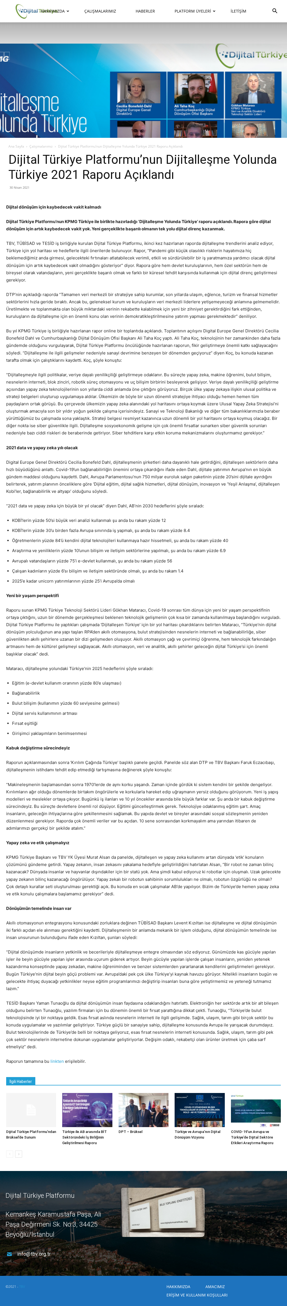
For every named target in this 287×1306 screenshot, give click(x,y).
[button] (274, 11)
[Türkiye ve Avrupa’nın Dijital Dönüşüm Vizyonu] (199, 1110)
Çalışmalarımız (100, 11)
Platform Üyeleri (193, 11)
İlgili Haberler (21, 1081)
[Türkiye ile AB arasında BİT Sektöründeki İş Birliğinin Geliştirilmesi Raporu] (87, 1110)
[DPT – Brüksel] (143, 1110)
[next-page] (18, 1154)
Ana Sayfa (16, 146)
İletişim (238, 11)
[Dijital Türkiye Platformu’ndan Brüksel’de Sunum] (31, 1110)
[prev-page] (9, 1154)
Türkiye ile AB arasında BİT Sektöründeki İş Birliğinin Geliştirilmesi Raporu (84, 1137)
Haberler (145, 11)
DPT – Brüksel (130, 1132)
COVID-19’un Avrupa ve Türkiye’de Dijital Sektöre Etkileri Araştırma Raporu (252, 1137)
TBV (22, 1286)
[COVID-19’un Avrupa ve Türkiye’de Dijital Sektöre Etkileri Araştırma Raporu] (256, 1110)
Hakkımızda (53, 11)
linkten (57, 1061)
